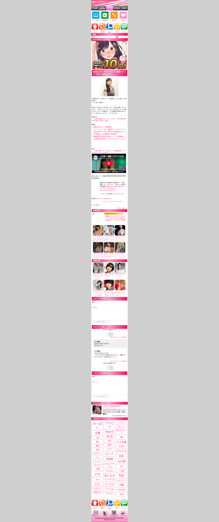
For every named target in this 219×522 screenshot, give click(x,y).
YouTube (109, 471)
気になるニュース (109, 477)
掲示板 (114, 20)
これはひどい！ (97, 488)
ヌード (109, 453)
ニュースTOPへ (95, 31)
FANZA (121, 490)
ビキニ (97, 457)
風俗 (123, 20)
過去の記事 (102, 31)
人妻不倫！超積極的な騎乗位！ (115, 411)
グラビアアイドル (109, 465)
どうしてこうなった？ (97, 463)
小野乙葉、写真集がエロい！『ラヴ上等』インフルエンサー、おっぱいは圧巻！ (120, 256)
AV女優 (121, 461)
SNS (121, 494)
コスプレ (121, 422)
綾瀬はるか (100, 107)
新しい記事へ (122, 208)
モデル (97, 484)
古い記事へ (96, 205)
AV (121, 466)
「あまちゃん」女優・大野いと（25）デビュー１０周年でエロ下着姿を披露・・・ (98, 294)
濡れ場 (109, 436)
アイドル (109, 489)
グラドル (121, 451)
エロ (97, 474)
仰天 (109, 441)
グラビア (109, 425)
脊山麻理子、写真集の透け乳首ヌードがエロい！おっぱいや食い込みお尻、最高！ (120, 239)
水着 (121, 485)
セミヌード (121, 480)
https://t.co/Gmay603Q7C (108, 190)
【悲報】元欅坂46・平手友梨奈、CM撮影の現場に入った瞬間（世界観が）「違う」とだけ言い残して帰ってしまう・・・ (108, 295)
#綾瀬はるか (109, 186)
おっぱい (97, 425)
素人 (97, 442)
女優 (104, 198)
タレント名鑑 (109, 31)
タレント (121, 426)
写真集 (109, 459)
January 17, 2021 (118, 194)
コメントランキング (124, 31)
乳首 (121, 475)
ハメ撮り (121, 471)
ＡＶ (97, 479)
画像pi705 (109, 432)
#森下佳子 (111, 188)
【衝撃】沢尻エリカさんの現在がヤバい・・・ (120, 275)
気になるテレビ (121, 431)
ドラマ (100, 198)
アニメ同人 (95, 20)
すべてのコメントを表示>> (119, 337)
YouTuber (109, 493)
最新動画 (105, 20)
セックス (109, 484)
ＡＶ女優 (121, 442)
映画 (97, 449)
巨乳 (121, 456)
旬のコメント (117, 31)
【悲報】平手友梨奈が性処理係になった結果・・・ (109, 275)
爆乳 (109, 445)
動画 (97, 446)
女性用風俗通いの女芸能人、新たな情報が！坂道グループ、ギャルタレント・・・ (98, 277)
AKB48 (121, 446)
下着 (97, 469)
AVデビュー (97, 453)
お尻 (97, 437)
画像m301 (108, 198)
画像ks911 (97, 492)
